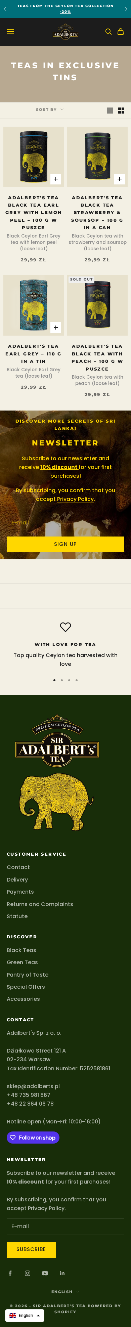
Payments (20, 892)
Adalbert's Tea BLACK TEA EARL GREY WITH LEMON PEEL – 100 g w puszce (33, 212)
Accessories (23, 999)
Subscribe (31, 1249)
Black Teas (21, 950)
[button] (24, 1316)
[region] (65, 645)
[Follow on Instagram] (27, 1273)
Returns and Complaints (40, 904)
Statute (17, 916)
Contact (18, 867)
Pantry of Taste (27, 975)
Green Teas (22, 962)
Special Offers (26, 987)
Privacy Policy (75, 499)
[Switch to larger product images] (110, 110)
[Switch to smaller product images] (121, 110)
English (62, 1291)
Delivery (17, 880)
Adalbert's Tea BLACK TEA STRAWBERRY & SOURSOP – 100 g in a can (97, 212)
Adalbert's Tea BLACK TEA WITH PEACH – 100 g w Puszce (98, 357)
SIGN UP (65, 544)
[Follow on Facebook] (10, 1273)
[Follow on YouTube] (45, 1273)
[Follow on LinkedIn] (62, 1273)
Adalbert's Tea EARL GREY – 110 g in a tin (33, 353)
